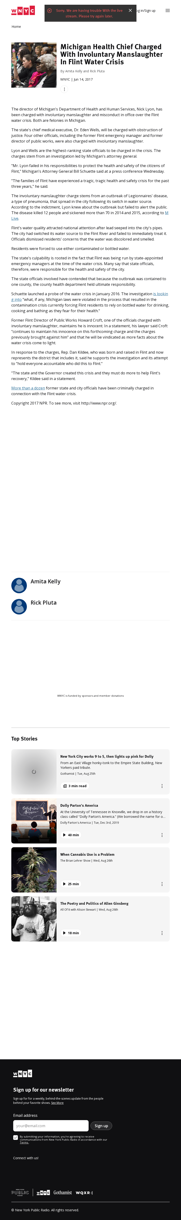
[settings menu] (168, 10)
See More (57, 1103)
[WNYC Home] (23, 10)
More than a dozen (28, 388)
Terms (24, 1142)
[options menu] (64, 89)
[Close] (130, 10)
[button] (90, 771)
